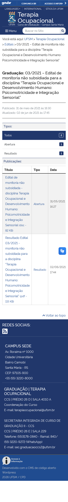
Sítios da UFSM (54, 8)
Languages (12, 8)
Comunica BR (29, 3)
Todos (33, 135)
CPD (23, 477)
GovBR (6, 3)
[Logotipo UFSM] (12, 17)
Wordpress (9, 472)
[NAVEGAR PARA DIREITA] (65, 3)
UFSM (13, 477)
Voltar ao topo (55, 315)
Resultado (33, 153)
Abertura (33, 144)
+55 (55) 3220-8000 (19, 378)
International (33, 8)
